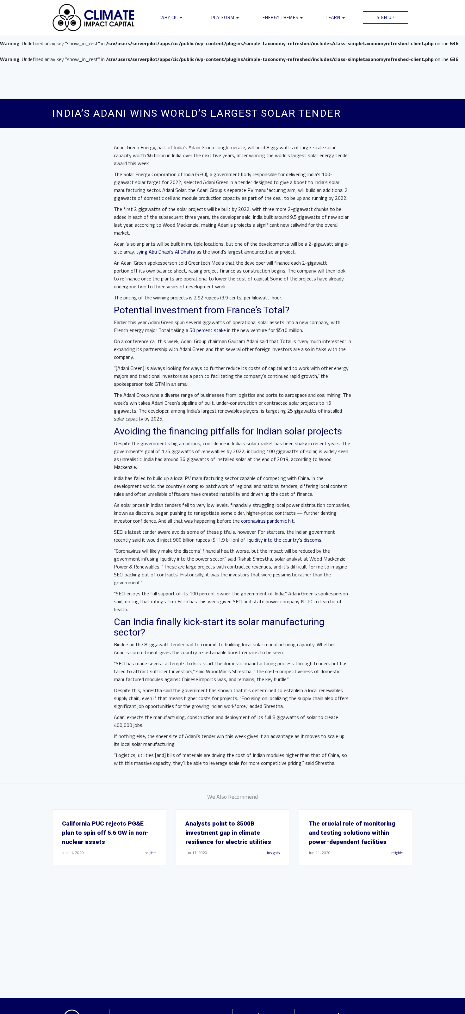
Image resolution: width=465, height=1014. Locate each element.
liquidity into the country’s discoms (284, 540)
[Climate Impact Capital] (93, 17)
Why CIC (169, 17)
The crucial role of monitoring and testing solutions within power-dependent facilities (352, 832)
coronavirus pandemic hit (267, 521)
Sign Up (385, 17)
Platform (223, 17)
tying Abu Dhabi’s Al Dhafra (165, 251)
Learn (334, 17)
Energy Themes (281, 17)
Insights (150, 853)
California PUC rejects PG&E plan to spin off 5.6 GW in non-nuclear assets (105, 832)
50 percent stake (207, 330)
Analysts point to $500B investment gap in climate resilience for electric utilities (228, 832)
